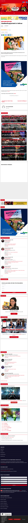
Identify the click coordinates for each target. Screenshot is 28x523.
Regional (3, 124)
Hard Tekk (9, 375)
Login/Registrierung (3, 463)
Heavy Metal (13, 261)
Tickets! (9, 253)
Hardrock (17, 261)
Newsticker (20, 146)
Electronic (13, 244)
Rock (7, 261)
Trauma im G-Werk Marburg (16, 355)
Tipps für (5, 424)
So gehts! (14, 313)
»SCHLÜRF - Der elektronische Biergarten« (11, 354)
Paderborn (24, 123)
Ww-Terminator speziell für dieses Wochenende (15, 400)
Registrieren (2, 448)
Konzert (17, 146)
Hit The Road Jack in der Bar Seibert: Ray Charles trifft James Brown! (13, 158)
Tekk (7, 375)
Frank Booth (10, 106)
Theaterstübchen (15, 251)
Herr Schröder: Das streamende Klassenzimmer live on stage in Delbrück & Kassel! (13, 127)
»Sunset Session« (7, 242)
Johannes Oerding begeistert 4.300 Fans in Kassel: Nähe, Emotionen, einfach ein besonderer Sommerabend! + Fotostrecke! (13, 150)
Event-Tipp (5, 21)
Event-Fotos (6, 146)
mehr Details (6, 245)
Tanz (8, 368)
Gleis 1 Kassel (14, 368)
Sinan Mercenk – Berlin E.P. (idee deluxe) (7, 101)
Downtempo (8, 244)
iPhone (20, 490)
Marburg (18, 123)
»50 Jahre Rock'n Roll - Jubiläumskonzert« (11, 268)
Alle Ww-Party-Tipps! (4, 380)
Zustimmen (10, 519)
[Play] (14, 325)
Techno (18, 375)
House (11, 244)
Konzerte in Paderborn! (4, 502)
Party (8, 243)
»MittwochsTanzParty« (8, 360)
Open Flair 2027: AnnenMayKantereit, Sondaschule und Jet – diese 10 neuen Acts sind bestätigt (14, 135)
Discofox (8, 369)
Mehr (2, 275)
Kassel (13, 123)
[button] (26, 13)
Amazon (6, 435)
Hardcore (12, 375)
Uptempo (15, 375)
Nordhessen (21, 123)
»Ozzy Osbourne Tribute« (10, 259)
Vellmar (10, 21)
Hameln (11, 243)
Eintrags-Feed (2, 452)
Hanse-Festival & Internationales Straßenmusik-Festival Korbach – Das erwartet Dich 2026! (14, 120)
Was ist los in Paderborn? (4, 504)
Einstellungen (3, 521)
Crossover (12, 362)
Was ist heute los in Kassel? (4, 506)
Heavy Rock (10, 261)
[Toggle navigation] (14, 13)
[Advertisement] (14, 191)
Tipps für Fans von (6, 427)
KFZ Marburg (14, 361)
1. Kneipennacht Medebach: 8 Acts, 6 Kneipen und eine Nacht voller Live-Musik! (14, 142)
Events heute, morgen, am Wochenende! (6, 497)
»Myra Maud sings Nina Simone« (10, 250)
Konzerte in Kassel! (3, 499)
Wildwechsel (9, 121)
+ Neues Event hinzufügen (14, 336)
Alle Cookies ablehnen (17, 519)
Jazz (7, 252)
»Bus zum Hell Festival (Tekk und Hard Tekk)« (12, 373)
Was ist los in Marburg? (4, 508)
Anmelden (2, 450)
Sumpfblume (14, 243)
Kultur (16, 123)
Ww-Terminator (4, 421)
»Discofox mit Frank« (8, 367)
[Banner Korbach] (14, 203)
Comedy (6, 123)
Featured (8, 21)
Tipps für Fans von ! (6, 430)
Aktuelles (2, 21)
